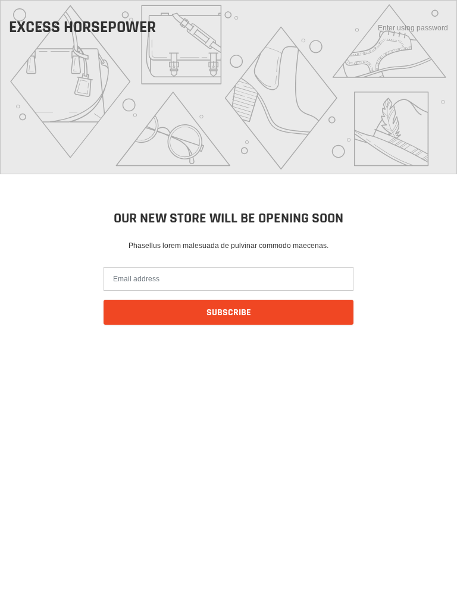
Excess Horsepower (82, 28)
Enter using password (413, 27)
